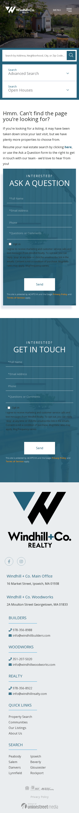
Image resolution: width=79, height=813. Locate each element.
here (68, 147)
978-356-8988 (22, 630)
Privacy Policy (58, 265)
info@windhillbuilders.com (31, 635)
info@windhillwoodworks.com (34, 665)
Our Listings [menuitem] (17, 728)
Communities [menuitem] (18, 722)
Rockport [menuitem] (37, 773)
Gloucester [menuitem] (38, 767)
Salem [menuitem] (13, 762)
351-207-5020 (22, 659)
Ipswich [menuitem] (35, 756)
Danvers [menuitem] (15, 767)
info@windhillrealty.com (30, 694)
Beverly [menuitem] (35, 762)
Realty (15, 676)
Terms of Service (16, 297)
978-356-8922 (22, 688)
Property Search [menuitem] (20, 717)
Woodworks (21, 646)
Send (39, 284)
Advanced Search (23, 73)
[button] (71, 55)
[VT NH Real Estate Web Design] (39, 806)
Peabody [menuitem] (15, 756)
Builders (17, 617)
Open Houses (20, 90)
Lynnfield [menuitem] (15, 773)
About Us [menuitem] (15, 733)
